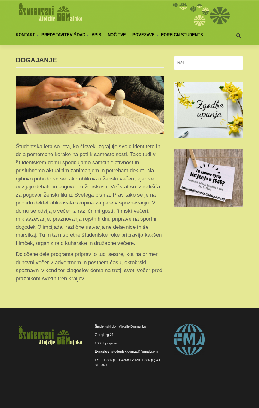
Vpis (96, 35)
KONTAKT (25, 35)
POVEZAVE (143, 35)
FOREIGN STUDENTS (182, 35)
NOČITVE (117, 35)
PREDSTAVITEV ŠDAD (63, 35)
